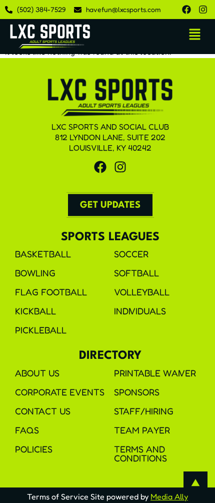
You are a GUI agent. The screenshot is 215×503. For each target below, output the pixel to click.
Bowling (35, 272)
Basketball (43, 253)
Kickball (35, 310)
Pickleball (40, 329)
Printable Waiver (155, 372)
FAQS (27, 429)
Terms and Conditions (140, 453)
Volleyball (142, 291)
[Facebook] (187, 10)
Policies (33, 448)
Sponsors (137, 391)
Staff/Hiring (144, 410)
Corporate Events (59, 391)
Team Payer (142, 429)
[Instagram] (203, 10)
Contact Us (42, 410)
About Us (37, 372)
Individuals (140, 310)
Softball (136, 272)
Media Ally (169, 496)
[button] (195, 35)
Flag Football (51, 291)
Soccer (131, 253)
